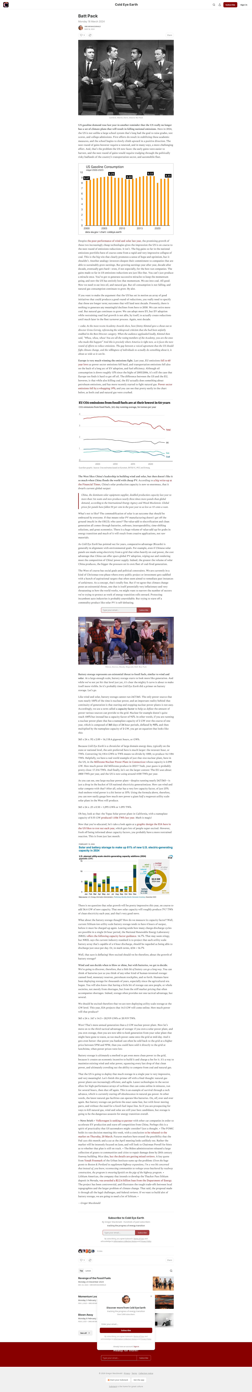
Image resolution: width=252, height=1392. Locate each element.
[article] (126, 1283)
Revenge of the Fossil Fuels (94, 1278)
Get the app (139, 1380)
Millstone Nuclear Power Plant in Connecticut (120, 762)
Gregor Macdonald (93, 26)
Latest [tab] (88, 1271)
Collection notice (146, 1373)
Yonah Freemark (93, 1161)
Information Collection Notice (125, 1339)
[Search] (214, 4)
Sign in (243, 4)
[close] (151, 1296)
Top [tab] (81, 1271)
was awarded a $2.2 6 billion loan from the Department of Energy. (135, 1180)
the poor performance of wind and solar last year (114, 241)
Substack (113, 1386)
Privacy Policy (146, 1339)
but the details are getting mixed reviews (132, 1156)
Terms (134, 1373)
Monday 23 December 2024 (91, 1281)
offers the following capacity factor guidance (111, 936)
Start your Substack (119, 1380)
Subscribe (230, 4)
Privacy (127, 1373)
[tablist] (85, 1270)
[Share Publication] (219, 4)
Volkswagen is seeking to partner (114, 1121)
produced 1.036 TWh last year (117, 818)
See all (83, 1333)
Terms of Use (139, 1336)
